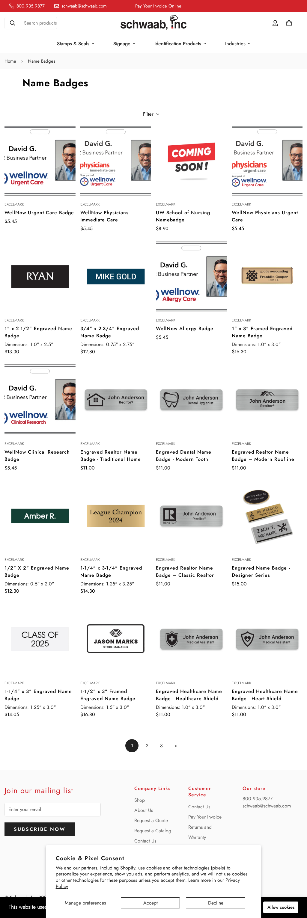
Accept (150, 902)
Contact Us (145, 840)
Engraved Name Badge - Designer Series (261, 571)
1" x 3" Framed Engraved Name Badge (262, 332)
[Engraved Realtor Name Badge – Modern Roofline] (267, 399)
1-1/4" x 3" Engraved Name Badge (38, 695)
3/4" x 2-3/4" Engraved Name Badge (109, 332)
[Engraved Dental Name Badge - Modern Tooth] (191, 399)
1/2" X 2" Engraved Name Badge (36, 571)
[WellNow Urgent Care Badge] (40, 160)
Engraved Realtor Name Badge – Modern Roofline (263, 456)
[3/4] (115, 276)
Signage (121, 43)
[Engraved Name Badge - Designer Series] (267, 516)
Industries (235, 43)
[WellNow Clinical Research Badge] (40, 399)
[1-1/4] (115, 516)
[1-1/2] (115, 639)
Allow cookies (280, 907)
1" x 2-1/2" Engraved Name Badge (38, 332)
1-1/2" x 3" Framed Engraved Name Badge (108, 695)
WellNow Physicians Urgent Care (265, 216)
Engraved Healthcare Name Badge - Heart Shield (265, 695)
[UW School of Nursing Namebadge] (191, 160)
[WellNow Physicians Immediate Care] (115, 160)
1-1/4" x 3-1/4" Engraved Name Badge (111, 571)
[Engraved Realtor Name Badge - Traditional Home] (115, 399)
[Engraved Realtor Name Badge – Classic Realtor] (191, 516)
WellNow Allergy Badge (184, 328)
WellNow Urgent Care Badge (39, 212)
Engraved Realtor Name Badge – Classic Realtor (185, 571)
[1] (40, 276)
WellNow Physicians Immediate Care (104, 216)
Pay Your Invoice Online (158, 6)
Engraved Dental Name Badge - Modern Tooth (183, 456)
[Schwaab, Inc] (153, 23)
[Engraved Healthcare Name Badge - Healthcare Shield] (191, 639)
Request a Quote (151, 820)
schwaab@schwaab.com (267, 805)
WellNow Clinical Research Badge (37, 456)
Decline (215, 902)
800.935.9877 (258, 798)
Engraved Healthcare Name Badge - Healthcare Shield (189, 695)
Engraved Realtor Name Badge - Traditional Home (110, 456)
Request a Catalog (152, 830)
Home (10, 61)
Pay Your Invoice (205, 816)
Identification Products (177, 43)
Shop (139, 800)
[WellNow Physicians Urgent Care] (267, 160)
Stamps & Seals (73, 43)
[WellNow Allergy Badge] (191, 276)
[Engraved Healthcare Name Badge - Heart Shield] (267, 639)
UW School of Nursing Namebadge (183, 216)
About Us (143, 810)
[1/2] (40, 516)
